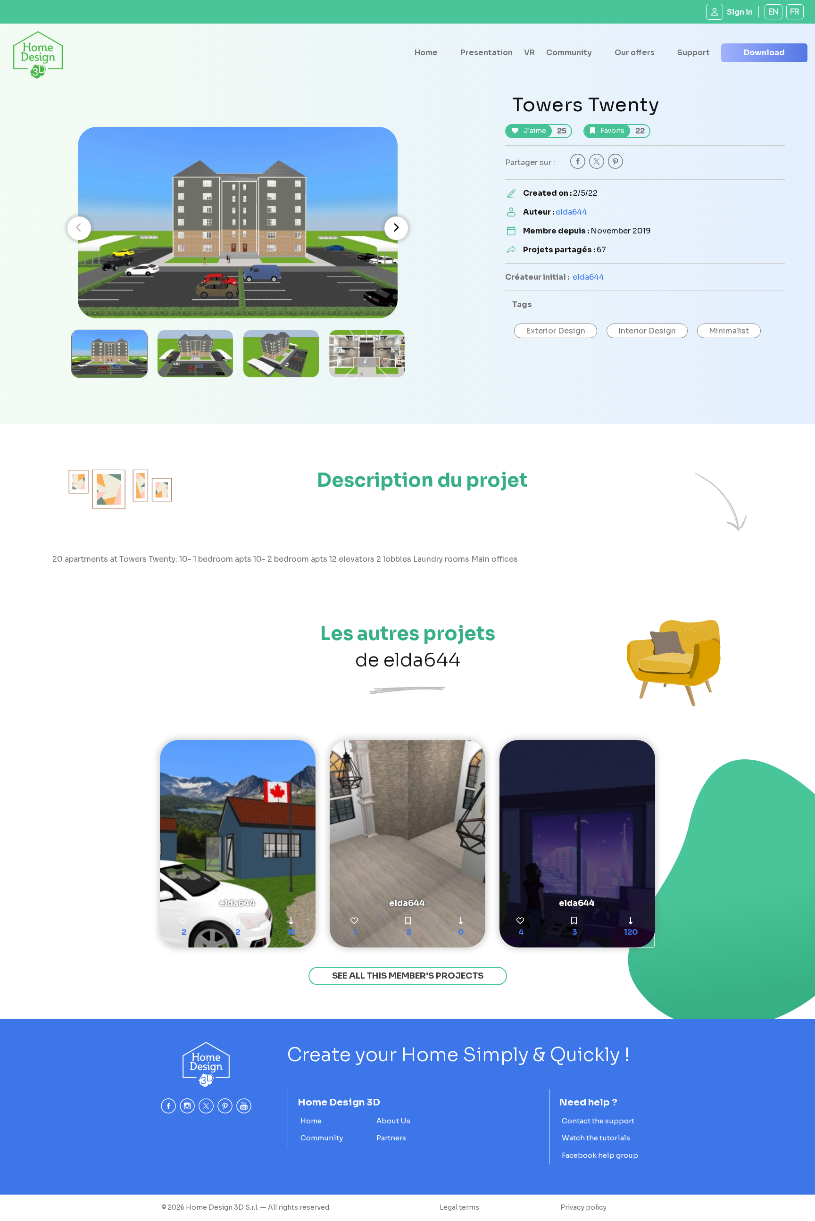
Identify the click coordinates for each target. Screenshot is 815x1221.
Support (693, 53)
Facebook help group (600, 1155)
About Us (393, 1120)
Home (426, 53)
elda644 (571, 212)
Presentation (486, 53)
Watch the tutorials (596, 1137)
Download (764, 53)
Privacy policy (583, 1207)
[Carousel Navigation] (237, 228)
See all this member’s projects (407, 976)
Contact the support (598, 1120)
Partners (391, 1137)
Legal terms (459, 1207)
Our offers (635, 53)
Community (569, 53)
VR (529, 53)
